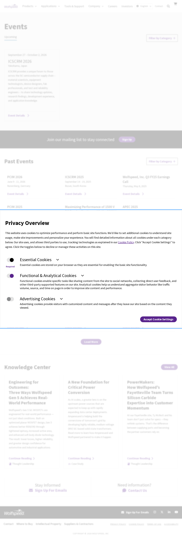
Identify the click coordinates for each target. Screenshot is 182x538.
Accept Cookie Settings (158, 319)
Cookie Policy (126, 242)
